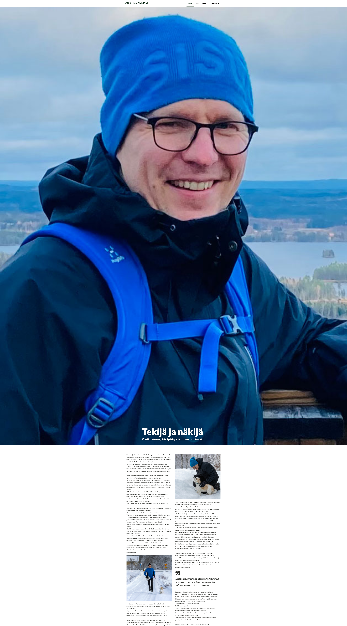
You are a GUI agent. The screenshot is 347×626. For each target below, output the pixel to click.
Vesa (190, 3)
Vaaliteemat (201, 3)
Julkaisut (214, 3)
